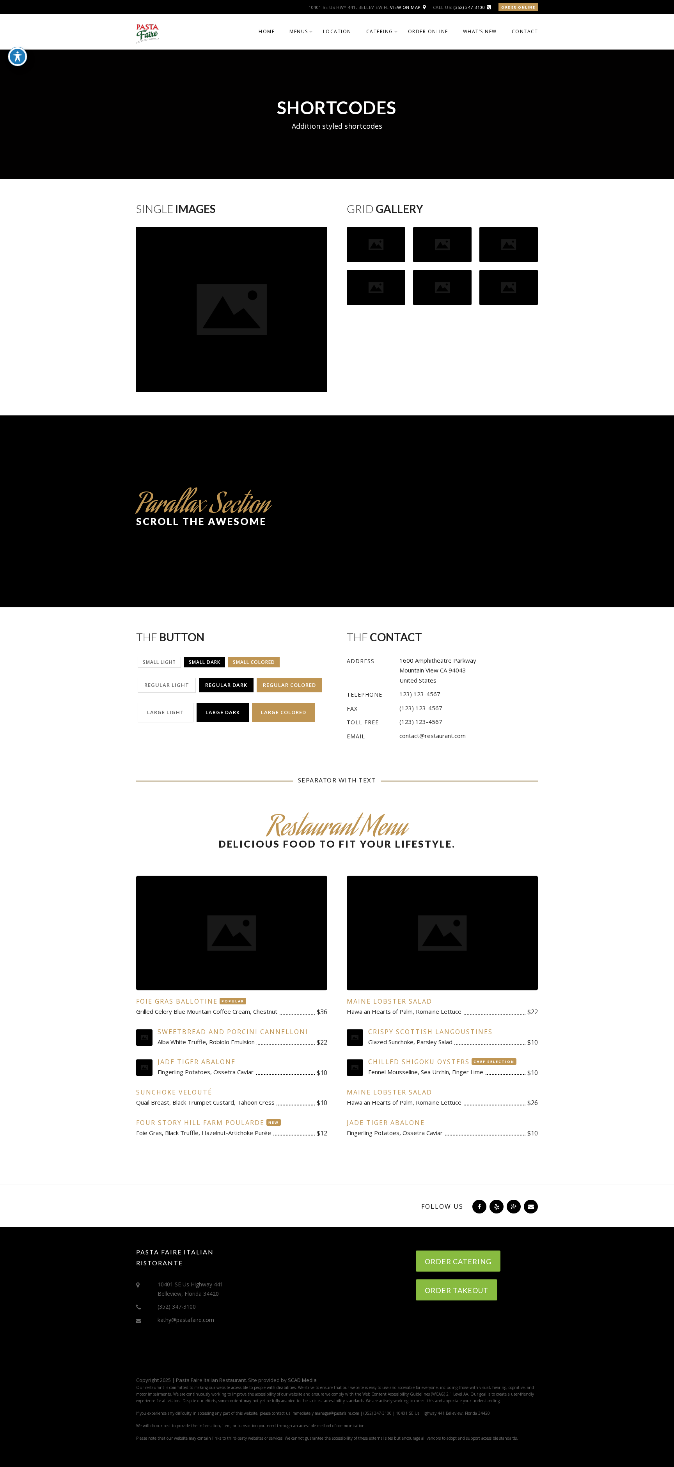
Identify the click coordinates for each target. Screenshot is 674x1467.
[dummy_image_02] (508, 287)
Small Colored (254, 662)
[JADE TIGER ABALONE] (144, 1067)
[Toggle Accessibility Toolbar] (17, 56)
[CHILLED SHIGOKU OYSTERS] (355, 1067)
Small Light (159, 662)
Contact (525, 31)
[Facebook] (478, 1206)
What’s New (480, 31)
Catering (379, 31)
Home (267, 31)
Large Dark (223, 712)
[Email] (530, 1206)
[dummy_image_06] (508, 244)
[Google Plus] (513, 1206)
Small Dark (204, 662)
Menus (298, 31)
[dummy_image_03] (376, 244)
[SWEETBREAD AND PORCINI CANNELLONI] (144, 1037)
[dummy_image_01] (442, 287)
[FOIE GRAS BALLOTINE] (231, 935)
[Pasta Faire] (147, 33)
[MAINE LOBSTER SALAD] (442, 935)
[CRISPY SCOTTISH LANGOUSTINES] (355, 1037)
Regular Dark (226, 684)
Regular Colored (289, 684)
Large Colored (283, 712)
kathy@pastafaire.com (186, 1319)
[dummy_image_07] (442, 244)
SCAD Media (302, 1380)
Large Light (165, 712)
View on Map (405, 7)
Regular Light (166, 684)
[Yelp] (496, 1206)
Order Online (518, 7)
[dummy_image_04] (376, 287)
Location (337, 31)
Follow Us (442, 1206)
